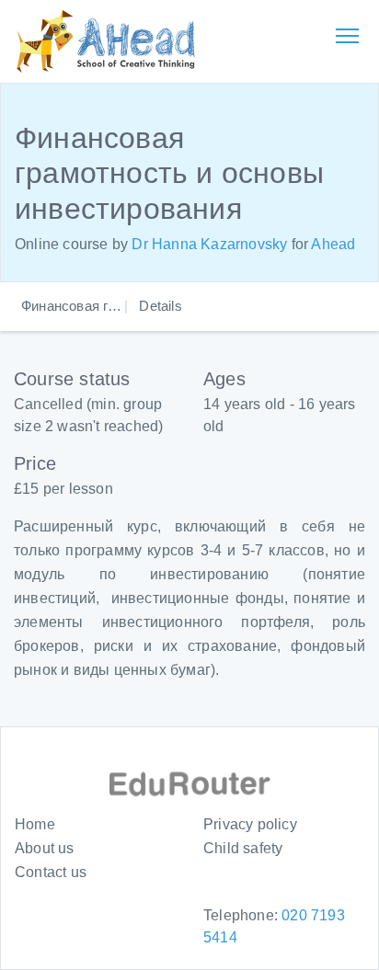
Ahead (333, 244)
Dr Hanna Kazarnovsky (209, 244)
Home (35, 824)
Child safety (242, 848)
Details (160, 306)
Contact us (50, 872)
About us (45, 848)
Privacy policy (250, 824)
